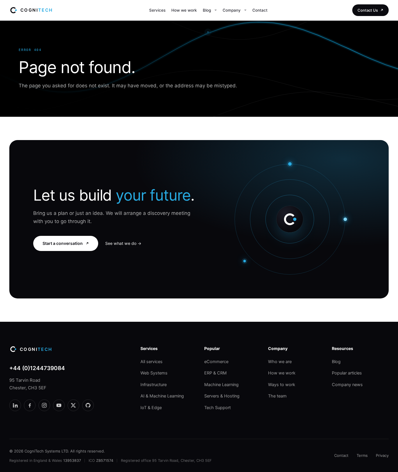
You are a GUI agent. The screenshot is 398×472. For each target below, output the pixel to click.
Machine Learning (221, 384)
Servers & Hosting (221, 396)
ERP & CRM (215, 373)
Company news (347, 384)
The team (277, 396)
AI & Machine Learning (162, 396)
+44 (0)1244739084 (37, 368)
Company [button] (232, 10)
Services (157, 10)
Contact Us (368, 10)
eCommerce (216, 361)
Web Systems (154, 373)
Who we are (280, 361)
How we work (184, 10)
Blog (336, 361)
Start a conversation (63, 243)
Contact (259, 10)
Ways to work (281, 384)
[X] (73, 405)
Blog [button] (207, 10)
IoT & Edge (151, 407)
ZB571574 (104, 460)
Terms (362, 455)
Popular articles (347, 373)
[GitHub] (88, 405)
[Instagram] (44, 405)
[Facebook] (30, 405)
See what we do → (123, 243)
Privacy (382, 455)
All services (151, 361)
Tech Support (217, 407)
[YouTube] (59, 405)
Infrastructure (153, 384)
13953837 (72, 460)
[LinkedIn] (15, 405)
